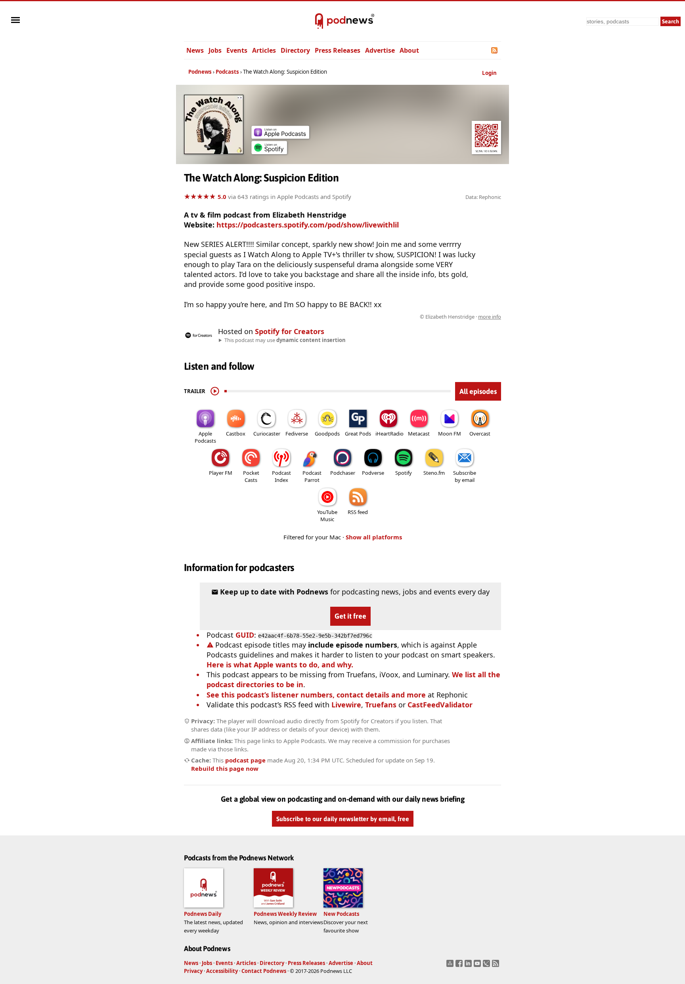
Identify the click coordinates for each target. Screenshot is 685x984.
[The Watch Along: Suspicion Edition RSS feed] (495, 50)
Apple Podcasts (205, 437)
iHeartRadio (389, 433)
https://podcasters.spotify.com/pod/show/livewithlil (307, 224)
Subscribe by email (464, 476)
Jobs (215, 50)
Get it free (350, 616)
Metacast (419, 433)
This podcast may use (285, 340)
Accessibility (222, 970)
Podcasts (227, 71)
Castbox (235, 433)
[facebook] (460, 965)
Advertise (380, 50)
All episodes (478, 391)
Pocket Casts (251, 476)
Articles (264, 50)
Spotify (403, 472)
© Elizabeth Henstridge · (460, 316)
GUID (244, 635)
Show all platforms (374, 537)
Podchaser (342, 472)
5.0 (222, 197)
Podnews (200, 71)
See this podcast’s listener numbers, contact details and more (316, 694)
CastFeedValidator (440, 704)
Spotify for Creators (289, 331)
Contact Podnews (263, 970)
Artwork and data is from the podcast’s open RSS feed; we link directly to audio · (375, 316)
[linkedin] (469, 965)
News (195, 50)
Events (236, 50)
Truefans (380, 704)
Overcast (479, 433)
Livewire (346, 704)
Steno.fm (434, 472)
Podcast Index (281, 476)
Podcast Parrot (311, 476)
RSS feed (358, 512)
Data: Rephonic (483, 197)
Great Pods (358, 433)
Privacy (193, 970)
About (409, 50)
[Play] (214, 391)
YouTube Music (327, 515)
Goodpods (327, 433)
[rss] (496, 965)
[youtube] (478, 965)
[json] (487, 965)
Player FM (220, 472)
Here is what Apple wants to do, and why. (280, 664)
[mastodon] (450, 965)
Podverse (373, 472)
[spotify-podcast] (269, 151)
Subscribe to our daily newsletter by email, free (342, 818)
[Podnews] (319, 21)
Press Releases (337, 50)
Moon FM (449, 433)
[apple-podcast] (280, 136)
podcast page (245, 760)
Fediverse (296, 433)
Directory (295, 50)
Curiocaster (266, 433)
